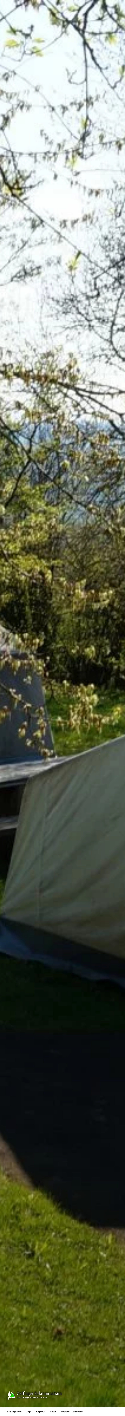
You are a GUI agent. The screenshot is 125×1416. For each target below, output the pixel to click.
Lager (29, 1411)
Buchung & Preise (14, 1411)
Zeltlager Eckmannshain (39, 1393)
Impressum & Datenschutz (71, 1411)
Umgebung (41, 1411)
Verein (53, 1411)
